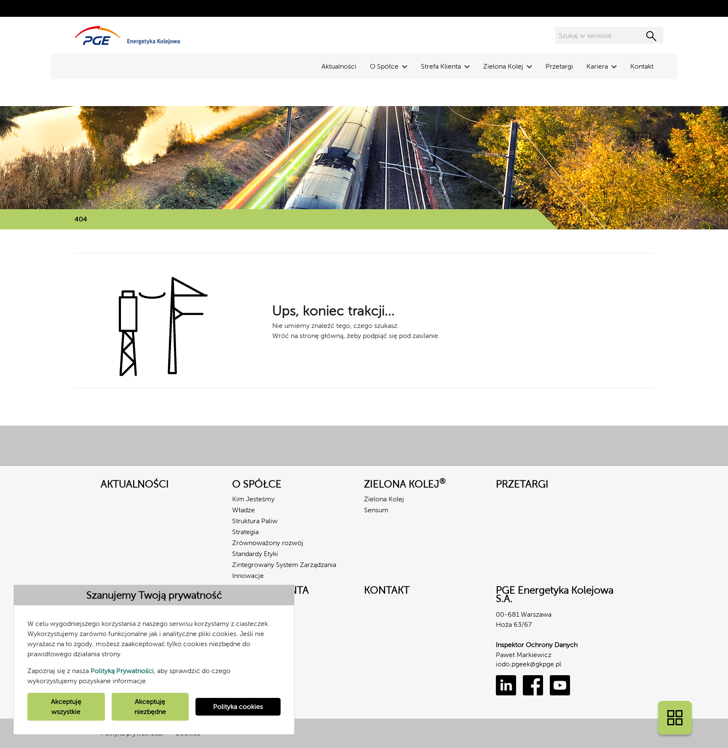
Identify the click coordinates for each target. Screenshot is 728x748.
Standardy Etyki (255, 553)
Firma (240, 616)
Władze (243, 510)
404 (81, 219)
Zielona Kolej (384, 499)
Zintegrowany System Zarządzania (284, 564)
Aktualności (338, 66)
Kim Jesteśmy (253, 499)
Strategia (245, 531)
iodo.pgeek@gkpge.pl (528, 664)
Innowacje (248, 575)
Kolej (240, 605)
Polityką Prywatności (122, 670)
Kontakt (641, 66)
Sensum (376, 510)
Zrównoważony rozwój (267, 542)
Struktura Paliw (255, 520)
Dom (240, 627)
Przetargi (559, 66)
